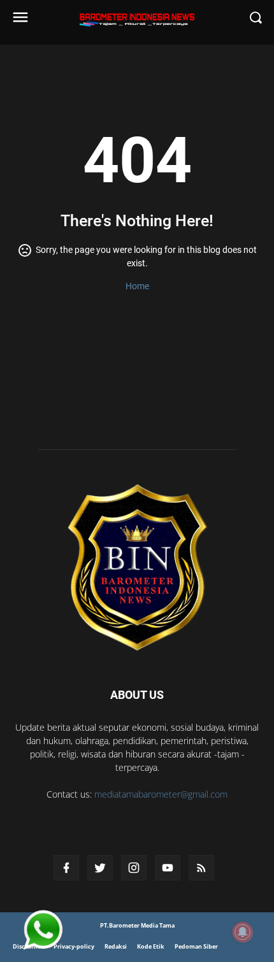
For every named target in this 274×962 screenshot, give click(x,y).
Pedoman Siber (196, 946)
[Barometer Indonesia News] (137, 567)
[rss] (201, 867)
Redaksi (116, 946)
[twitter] (100, 867)
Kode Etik (150, 946)
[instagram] (134, 867)
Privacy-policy (74, 946)
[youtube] (167, 867)
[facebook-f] (66, 867)
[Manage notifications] (243, 932)
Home (137, 286)
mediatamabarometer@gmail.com (160, 794)
